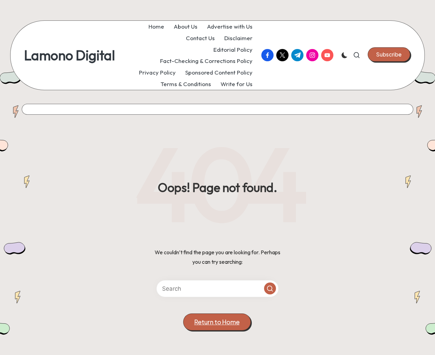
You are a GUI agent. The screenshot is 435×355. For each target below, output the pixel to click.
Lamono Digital (69, 55)
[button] (389, 54)
